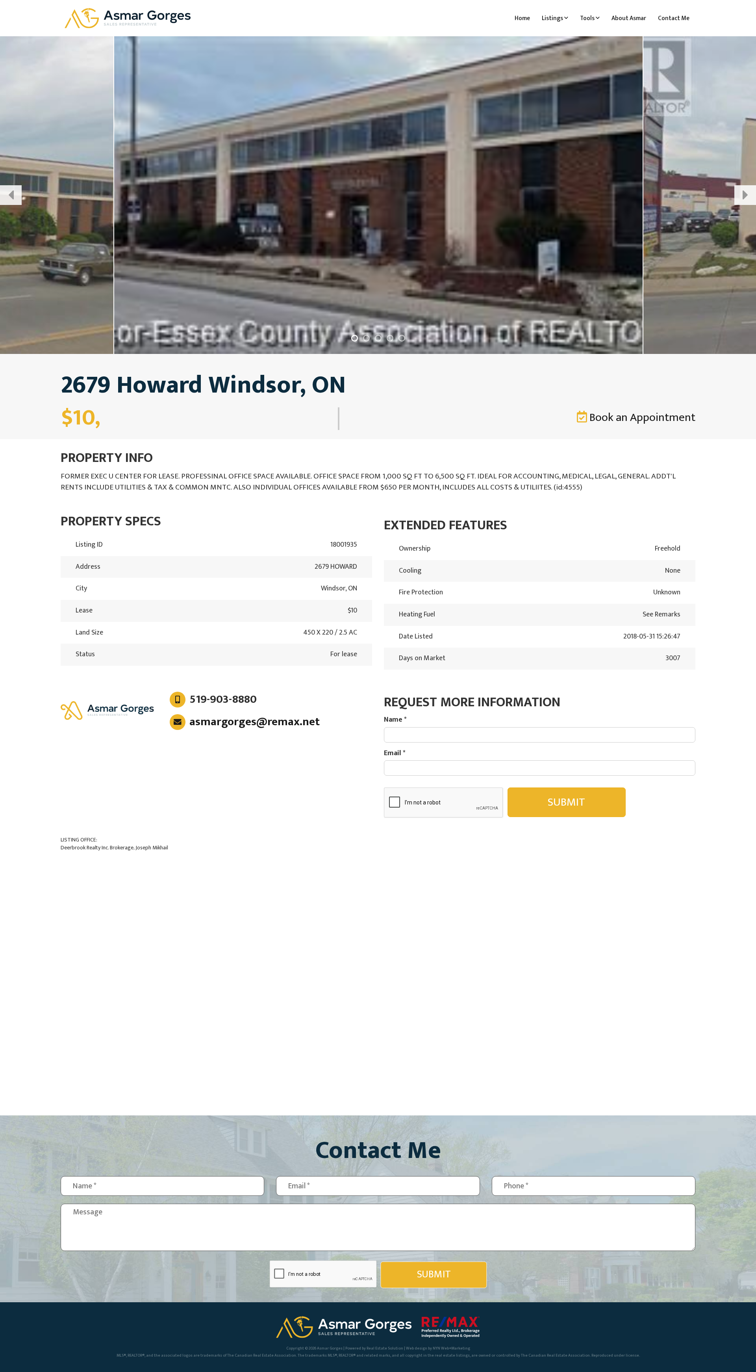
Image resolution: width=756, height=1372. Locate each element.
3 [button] (378, 338)
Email (395, 753)
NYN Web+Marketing (451, 1348)
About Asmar (628, 18)
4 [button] (390, 338)
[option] (378, 195)
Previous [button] (11, 195)
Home (522, 18)
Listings (553, 18)
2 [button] (366, 338)
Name (395, 720)
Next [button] (745, 195)
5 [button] (402, 338)
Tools (588, 18)
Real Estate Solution (385, 1348)
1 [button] (354, 338)
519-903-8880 (223, 699)
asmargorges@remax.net (254, 722)
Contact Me (673, 18)
